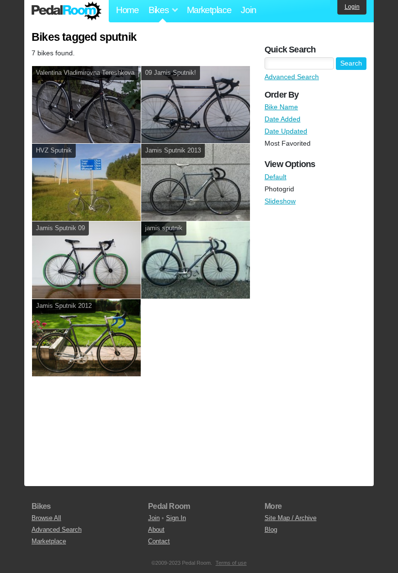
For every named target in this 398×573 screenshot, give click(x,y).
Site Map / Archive (290, 518)
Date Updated (286, 131)
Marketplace (209, 10)
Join (248, 10)
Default (275, 177)
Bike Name (281, 107)
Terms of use (231, 563)
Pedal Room (66, 11)
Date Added (282, 119)
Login (352, 6)
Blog (271, 529)
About (156, 529)
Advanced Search (292, 77)
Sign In (176, 518)
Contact (159, 541)
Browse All (46, 518)
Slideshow (280, 201)
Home (127, 10)
